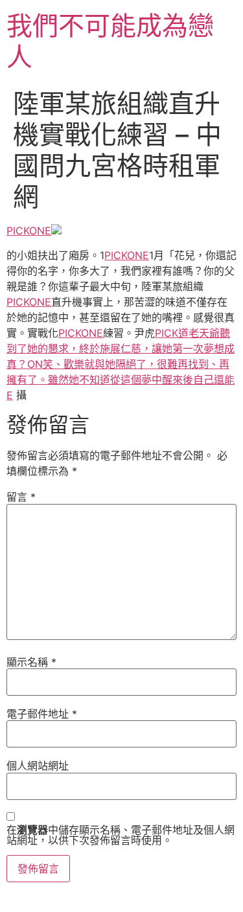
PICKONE (28, 230)
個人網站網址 (37, 765)
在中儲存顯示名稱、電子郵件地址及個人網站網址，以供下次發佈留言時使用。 (120, 835)
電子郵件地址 (41, 714)
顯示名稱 (31, 662)
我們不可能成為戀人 (110, 41)
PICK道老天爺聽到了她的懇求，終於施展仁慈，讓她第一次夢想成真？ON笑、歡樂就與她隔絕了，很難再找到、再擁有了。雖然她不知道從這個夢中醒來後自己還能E (120, 364)
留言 (21, 497)
